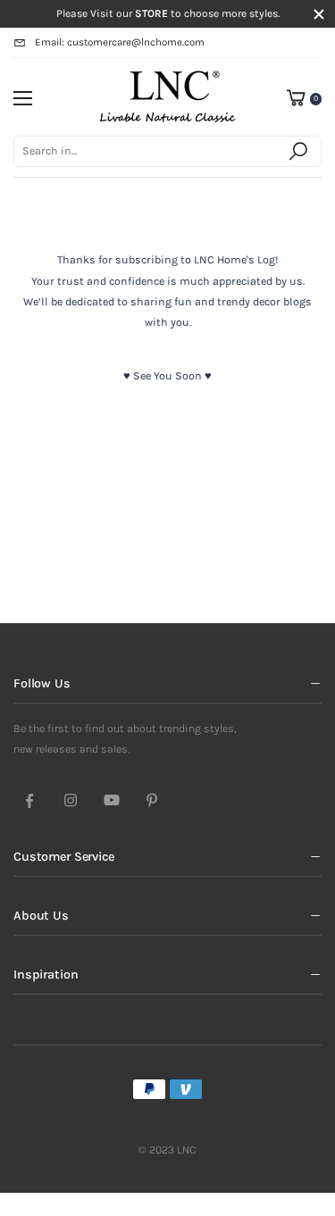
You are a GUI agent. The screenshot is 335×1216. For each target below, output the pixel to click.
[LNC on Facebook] (29, 802)
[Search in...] (301, 152)
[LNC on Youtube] (112, 802)
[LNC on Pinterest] (152, 802)
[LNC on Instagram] (70, 802)
